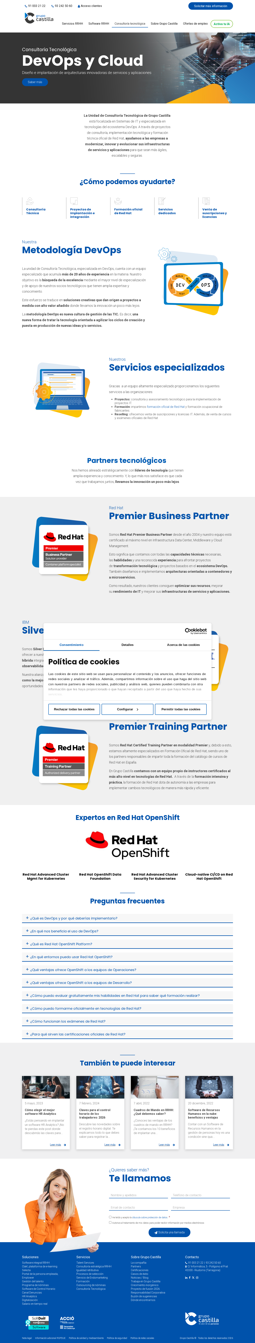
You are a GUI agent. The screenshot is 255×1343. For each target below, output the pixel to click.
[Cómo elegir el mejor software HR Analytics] (46, 1087)
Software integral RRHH (36, 1262)
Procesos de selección (89, 1273)
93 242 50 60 (63, 6)
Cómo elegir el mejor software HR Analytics (40, 1112)
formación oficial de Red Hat (166, 407)
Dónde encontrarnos (143, 1300)
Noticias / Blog (139, 1277)
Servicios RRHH (72, 23)
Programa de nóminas (35, 1285)
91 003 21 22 (37, 6)
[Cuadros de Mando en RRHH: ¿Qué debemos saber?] (155, 1087)
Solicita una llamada (171, 1232)
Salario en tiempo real (34, 1303)
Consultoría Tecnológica (90, 1288)
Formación (83, 1281)
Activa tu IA (222, 24)
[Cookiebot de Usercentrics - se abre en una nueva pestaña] (190, 631)
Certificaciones (139, 1270)
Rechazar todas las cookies (74, 709)
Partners (136, 1266)
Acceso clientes (91, 6)
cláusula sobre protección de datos (149, 1217)
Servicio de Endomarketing (92, 1277)
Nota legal (27, 1338)
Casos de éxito (139, 1273)
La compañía (138, 1262)
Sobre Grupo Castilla (164, 23)
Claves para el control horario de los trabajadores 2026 (94, 1113)
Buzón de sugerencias (144, 1296)
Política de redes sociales (142, 1338)
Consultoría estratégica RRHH (93, 1266)
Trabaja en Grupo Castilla (145, 1281)
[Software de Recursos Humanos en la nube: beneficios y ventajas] (209, 1087)
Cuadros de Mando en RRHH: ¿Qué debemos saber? (154, 1112)
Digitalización (30, 1300)
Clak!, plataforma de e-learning (39, 1266)
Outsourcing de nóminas (91, 1285)
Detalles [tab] (128, 645)
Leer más (55, 1144)
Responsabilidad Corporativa (148, 1292)
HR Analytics (29, 1296)
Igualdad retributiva (87, 1270)
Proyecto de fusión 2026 (145, 1288)
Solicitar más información (210, 6)
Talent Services (85, 1262)
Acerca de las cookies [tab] (183, 645)
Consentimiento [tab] (71, 645)
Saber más (35, 82)
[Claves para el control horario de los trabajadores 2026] (100, 1087)
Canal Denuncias (32, 1292)
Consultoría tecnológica (130, 23)
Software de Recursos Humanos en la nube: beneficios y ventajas (204, 1113)
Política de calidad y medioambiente (86, 1338)
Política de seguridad (117, 1338)
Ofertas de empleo (195, 23)
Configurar (125, 709)
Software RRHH (98, 23)
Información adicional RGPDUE (50, 1338)
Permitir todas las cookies (180, 709)
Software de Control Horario (38, 1288)
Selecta (26, 1270)
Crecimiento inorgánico (144, 1285)
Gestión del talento (33, 1281)
